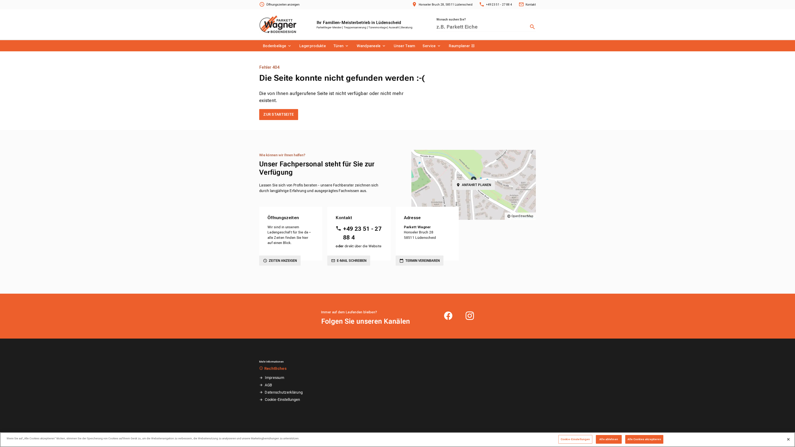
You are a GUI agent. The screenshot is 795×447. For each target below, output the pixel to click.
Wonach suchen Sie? (451, 19)
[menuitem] (277, 45)
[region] (397, 439)
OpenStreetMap (522, 216)
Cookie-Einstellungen (282, 399)
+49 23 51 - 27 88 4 (362, 233)
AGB (268, 385)
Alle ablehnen (608, 439)
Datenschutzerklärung (284, 392)
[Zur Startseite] (278, 24)
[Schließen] (788, 439)
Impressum (274, 377)
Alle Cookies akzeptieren (644, 439)
